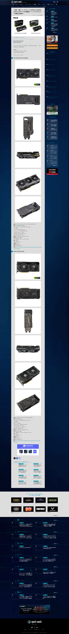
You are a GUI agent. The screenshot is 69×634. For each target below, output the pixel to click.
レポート (39, 4)
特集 (13, 4)
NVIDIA (18, 45)
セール (17, 4)
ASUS (21, 37)
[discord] (36, 627)
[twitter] (34, 627)
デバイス (44, 4)
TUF (23, 37)
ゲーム (30, 4)
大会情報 (35, 4)
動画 (48, 4)
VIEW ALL (54, 32)
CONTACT (31, 629)
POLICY (43, 629)
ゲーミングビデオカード (16, 37)
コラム (26, 4)
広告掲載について (37, 629)
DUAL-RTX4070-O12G (17, 42)
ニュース (52, 4)
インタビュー (21, 4)
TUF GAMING (18, 224)
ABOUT (25, 629)
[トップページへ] (34, 622)
